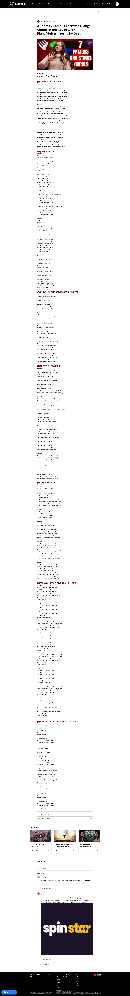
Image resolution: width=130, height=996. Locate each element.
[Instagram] (95, 975)
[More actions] (92, 21)
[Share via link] (49, 814)
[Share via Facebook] (38, 814)
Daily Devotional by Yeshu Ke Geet (67, 11)
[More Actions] (92, 877)
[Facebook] (98, 975)
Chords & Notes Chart (51, 11)
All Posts (32, 11)
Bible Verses (40, 11)
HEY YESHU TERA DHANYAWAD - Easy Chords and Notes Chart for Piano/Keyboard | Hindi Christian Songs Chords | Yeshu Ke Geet (89, 846)
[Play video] (65, 54)
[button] (86, 4)
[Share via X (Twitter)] (41, 814)
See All (98, 827)
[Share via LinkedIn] (45, 814)
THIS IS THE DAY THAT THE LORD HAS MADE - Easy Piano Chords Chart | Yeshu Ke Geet (64, 846)
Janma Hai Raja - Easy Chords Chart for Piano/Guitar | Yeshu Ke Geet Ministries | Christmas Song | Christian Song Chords (40, 846)
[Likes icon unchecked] (42, 889)
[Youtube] (100, 975)
